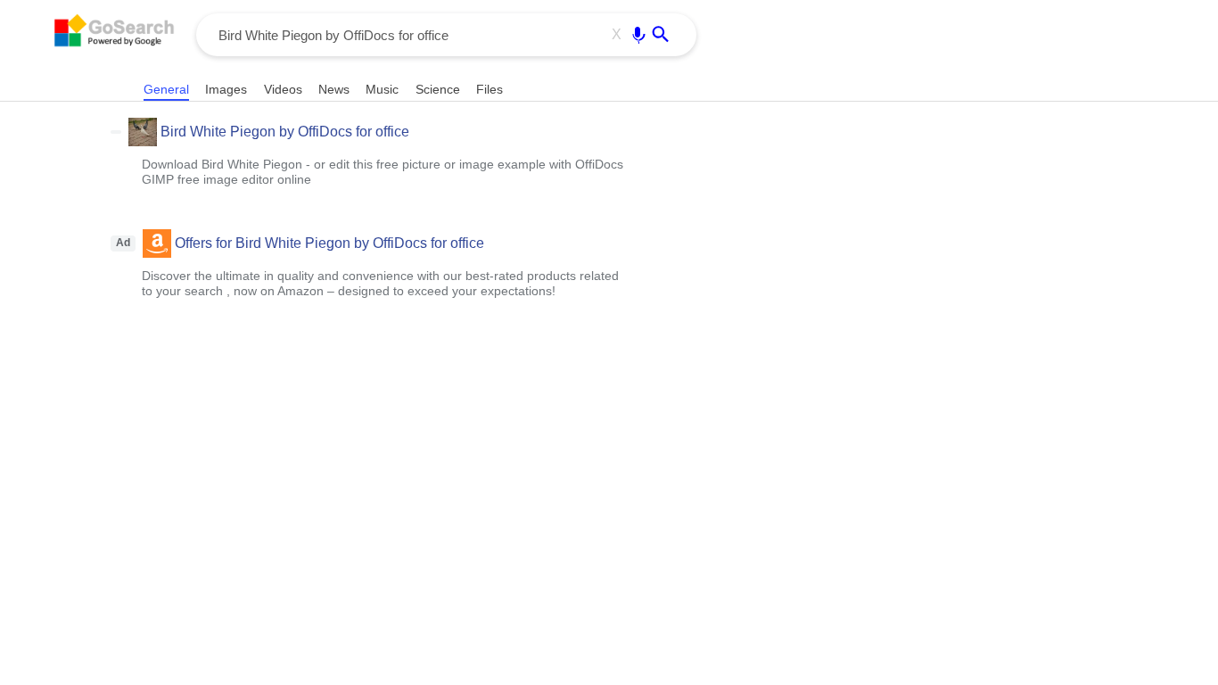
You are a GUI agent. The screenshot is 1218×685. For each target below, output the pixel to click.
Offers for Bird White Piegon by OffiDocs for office (329, 243)
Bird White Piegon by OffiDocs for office (284, 131)
